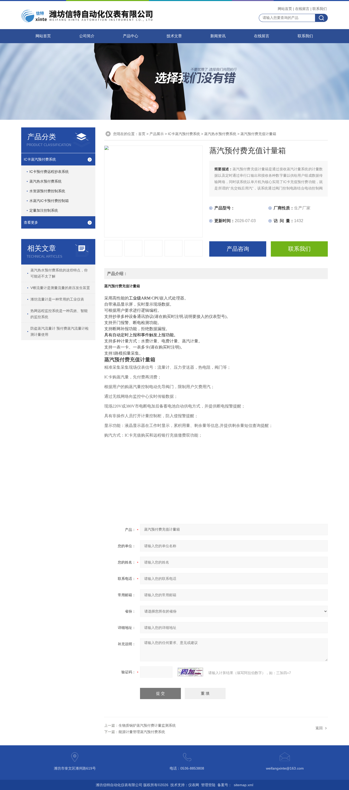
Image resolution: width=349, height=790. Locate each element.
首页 (141, 134)
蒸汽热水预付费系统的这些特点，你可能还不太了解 (59, 273)
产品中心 (130, 36)
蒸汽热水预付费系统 (45, 181)
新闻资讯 (218, 36)
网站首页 (285, 9)
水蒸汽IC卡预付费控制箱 (49, 201)
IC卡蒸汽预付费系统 (40, 159)
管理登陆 (208, 785)
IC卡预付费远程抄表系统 (49, 172)
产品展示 (156, 134)
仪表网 (193, 785)
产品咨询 (238, 249)
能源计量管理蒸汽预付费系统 (142, 732)
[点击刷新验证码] (190, 672)
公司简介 (87, 36)
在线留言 (302, 9)
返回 (319, 728)
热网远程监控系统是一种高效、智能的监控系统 (59, 314)
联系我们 (319, 9)
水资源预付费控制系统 (47, 191)
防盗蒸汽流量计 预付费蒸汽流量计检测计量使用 (59, 331)
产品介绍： (117, 273)
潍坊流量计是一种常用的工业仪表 (57, 299)
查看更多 (31, 222)
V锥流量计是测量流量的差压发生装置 (60, 288)
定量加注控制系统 (43, 210)
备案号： (224, 785)
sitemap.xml (243, 785)
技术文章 (174, 36)
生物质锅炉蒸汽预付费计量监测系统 (147, 725)
